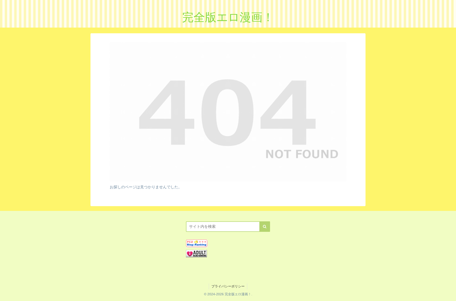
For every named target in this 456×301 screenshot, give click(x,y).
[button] (264, 226)
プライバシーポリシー (228, 286)
